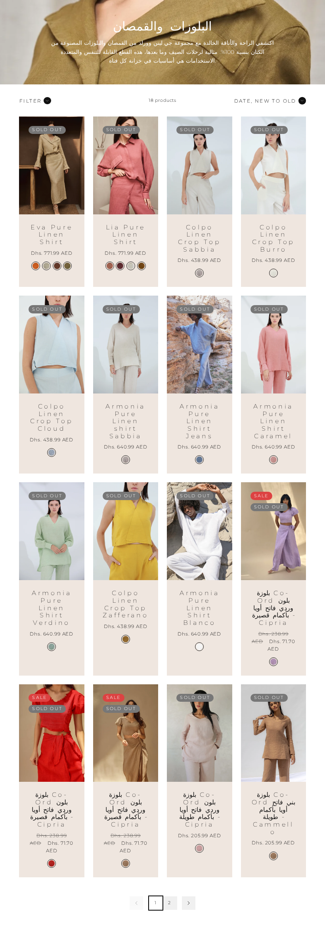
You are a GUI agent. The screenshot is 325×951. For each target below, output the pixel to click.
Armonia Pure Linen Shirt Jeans (200, 421)
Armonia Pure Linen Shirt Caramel (273, 421)
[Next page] (188, 903)
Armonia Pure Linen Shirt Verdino (52, 607)
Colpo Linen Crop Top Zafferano (125, 604)
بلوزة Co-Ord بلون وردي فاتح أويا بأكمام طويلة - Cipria (199, 809)
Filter (30, 101)
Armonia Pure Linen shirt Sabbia (125, 421)
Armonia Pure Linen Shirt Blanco (200, 607)
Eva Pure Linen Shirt (52, 234)
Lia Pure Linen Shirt (125, 234)
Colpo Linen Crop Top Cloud (51, 417)
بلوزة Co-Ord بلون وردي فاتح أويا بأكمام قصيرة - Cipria (273, 607)
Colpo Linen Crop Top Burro (273, 238)
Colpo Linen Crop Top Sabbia (199, 238)
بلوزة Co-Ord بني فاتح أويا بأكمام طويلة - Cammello (273, 813)
